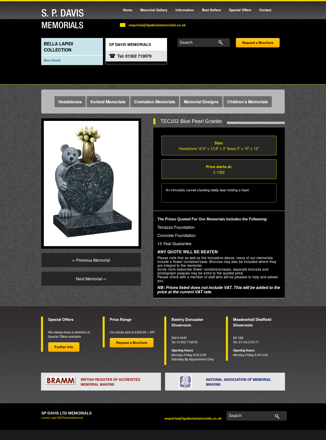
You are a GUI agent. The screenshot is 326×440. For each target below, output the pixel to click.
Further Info (64, 347)
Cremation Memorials (154, 102)
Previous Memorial (91, 260)
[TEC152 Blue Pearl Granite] (91, 183)
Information (184, 9)
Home (127, 9)
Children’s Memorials (247, 102)
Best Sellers (211, 9)
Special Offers (240, 9)
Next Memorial (91, 279)
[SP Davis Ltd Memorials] (64, 19)
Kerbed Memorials (108, 102)
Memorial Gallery (153, 9)
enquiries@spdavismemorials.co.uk (157, 24)
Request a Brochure (257, 43)
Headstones (70, 102)
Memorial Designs (201, 102)
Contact (265, 9)
